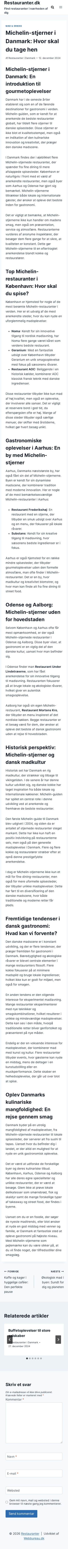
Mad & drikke (14, 26)
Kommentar (15, 1399)
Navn (12, 1456)
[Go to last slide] (10, 1339)
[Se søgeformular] (52, 7)
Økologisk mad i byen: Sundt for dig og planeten (52, 1279)
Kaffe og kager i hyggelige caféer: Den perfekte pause (16, 1281)
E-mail (12, 1473)
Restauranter (30, 1533)
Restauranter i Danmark (22, 58)
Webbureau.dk (34, 1538)
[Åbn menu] (60, 7)
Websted (13, 1490)
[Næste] (58, 1339)
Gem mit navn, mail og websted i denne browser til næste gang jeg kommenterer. (35, 1502)
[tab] (27, 1358)
